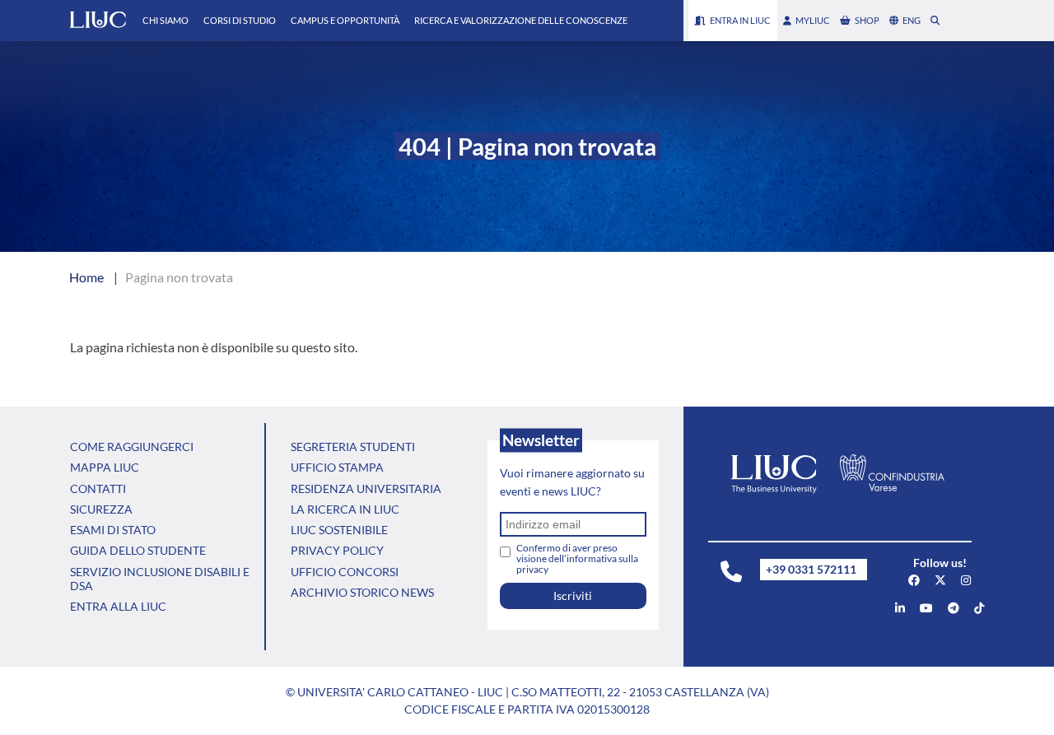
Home (86, 277)
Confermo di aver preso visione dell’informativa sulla (577, 558)
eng (911, 20)
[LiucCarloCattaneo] (926, 608)
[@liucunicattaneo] (979, 608)
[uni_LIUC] (953, 608)
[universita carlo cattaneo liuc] (900, 608)
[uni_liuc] (966, 580)
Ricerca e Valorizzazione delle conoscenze (520, 20)
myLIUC (812, 20)
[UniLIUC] (914, 580)
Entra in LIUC (740, 20)
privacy (532, 569)
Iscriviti (572, 595)
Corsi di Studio (239, 20)
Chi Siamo (165, 20)
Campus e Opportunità (345, 20)
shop (867, 20)
